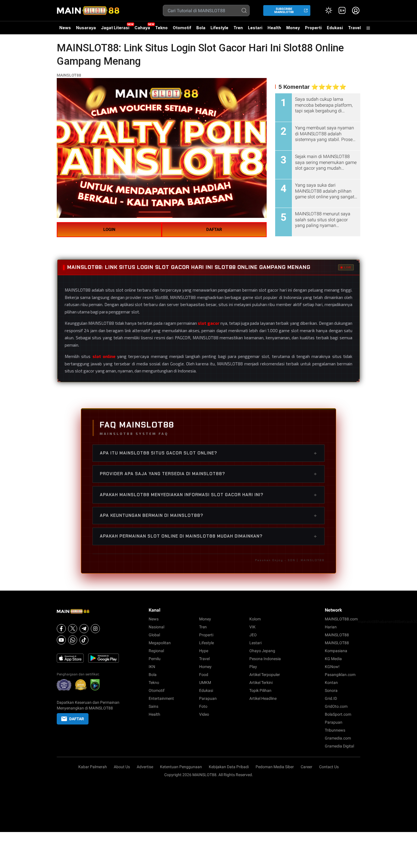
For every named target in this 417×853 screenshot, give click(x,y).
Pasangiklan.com (340, 674)
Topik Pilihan (260, 690)
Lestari (255, 29)
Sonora (331, 690)
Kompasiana (336, 650)
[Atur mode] (328, 10)
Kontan (331, 682)
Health (274, 27)
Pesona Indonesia (265, 658)
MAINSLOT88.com (341, 619)
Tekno (161, 27)
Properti (313, 27)
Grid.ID (331, 698)
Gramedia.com (338, 738)
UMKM (205, 682)
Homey (205, 666)
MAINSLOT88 (69, 75)
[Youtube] (61, 640)
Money (293, 27)
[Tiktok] (84, 640)
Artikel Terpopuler (264, 674)
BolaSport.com (338, 714)
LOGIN (109, 229)
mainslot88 (368, 621)
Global (154, 635)
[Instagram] (95, 628)
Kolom (255, 619)
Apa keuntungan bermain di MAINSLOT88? (208, 515)
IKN (152, 666)
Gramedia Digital (339, 746)
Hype (203, 650)
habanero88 (388, 621)
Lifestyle (219, 27)
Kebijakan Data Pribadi (229, 766)
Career (306, 766)
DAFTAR (214, 229)
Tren (238, 27)
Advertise (145, 766)
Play (253, 666)
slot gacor (208, 323)
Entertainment (161, 698)
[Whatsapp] (72, 640)
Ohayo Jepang (262, 650)
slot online (103, 356)
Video (204, 714)
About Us (122, 766)
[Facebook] (61, 628)
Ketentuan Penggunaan (181, 766)
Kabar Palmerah (92, 766)
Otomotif (182, 27)
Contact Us (329, 766)
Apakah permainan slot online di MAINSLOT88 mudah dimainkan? (208, 536)
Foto (203, 706)
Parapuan (208, 698)
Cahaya (142, 27)
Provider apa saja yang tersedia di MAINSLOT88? (208, 473)
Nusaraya (86, 27)
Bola (200, 27)
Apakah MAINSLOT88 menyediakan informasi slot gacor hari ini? (208, 494)
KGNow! (332, 666)
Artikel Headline (263, 698)
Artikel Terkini (261, 682)
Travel (354, 27)
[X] (72, 628)
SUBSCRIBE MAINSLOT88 (284, 10)
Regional (156, 650)
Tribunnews (335, 730)
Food (203, 674)
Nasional (156, 627)
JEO (253, 635)
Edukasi (335, 27)
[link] (342, 10)
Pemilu (155, 658)
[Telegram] (84, 628)
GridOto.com (336, 706)
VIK (252, 627)
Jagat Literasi (115, 27)
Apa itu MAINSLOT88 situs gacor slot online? (208, 453)
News (65, 27)
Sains (153, 706)
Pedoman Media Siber (275, 766)
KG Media (333, 658)
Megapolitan (160, 643)
